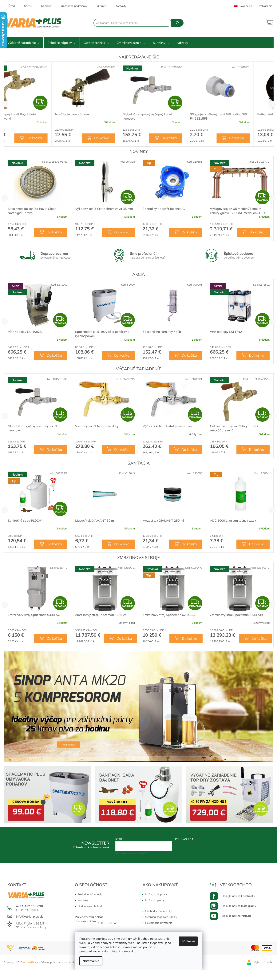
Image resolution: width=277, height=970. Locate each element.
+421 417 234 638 (29, 906)
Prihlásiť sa (184, 839)
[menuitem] (23, 42)
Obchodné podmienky (74, 6)
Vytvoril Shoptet (264, 962)
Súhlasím (188, 941)
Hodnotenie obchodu (90, 906)
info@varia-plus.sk (29, 916)
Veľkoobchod (236, 884)
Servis (28, 6)
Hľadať (177, 23)
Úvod (11, 6)
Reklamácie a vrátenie (158, 922)
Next (272, 104)
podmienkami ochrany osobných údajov (175, 853)
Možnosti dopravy (156, 894)
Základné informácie (90, 894)
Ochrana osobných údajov (161, 917)
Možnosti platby (154, 900)
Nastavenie (91, 961)
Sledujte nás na (238, 896)
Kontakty (121, 6)
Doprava (46, 6)
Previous (5, 104)
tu (135, 951)
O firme (101, 6)
